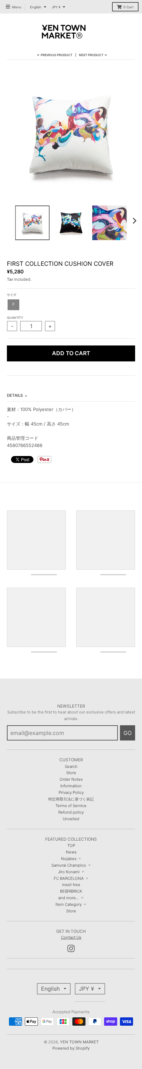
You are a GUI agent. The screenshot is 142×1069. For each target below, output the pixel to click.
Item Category (68, 904)
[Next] (134, 220)
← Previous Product (54, 55)
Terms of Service (71, 805)
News (71, 852)
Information (71, 785)
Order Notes (71, 779)
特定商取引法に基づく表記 (71, 799)
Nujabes (69, 858)
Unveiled (71, 818)
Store (71, 772)
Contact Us (71, 937)
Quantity (15, 317)
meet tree (71, 884)
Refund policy (71, 812)
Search (71, 766)
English (35, 7)
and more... (68, 897)
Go (127, 732)
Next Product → (93, 55)
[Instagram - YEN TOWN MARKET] (71, 948)
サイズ (11, 295)
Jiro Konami (69, 871)
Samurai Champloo (68, 865)
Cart (128, 7)
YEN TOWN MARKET (79, 1042)
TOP (71, 845)
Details (15, 395)
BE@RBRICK (71, 891)
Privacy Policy (71, 792)
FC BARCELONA (69, 878)
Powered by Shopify (71, 1048)
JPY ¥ (56, 7)
